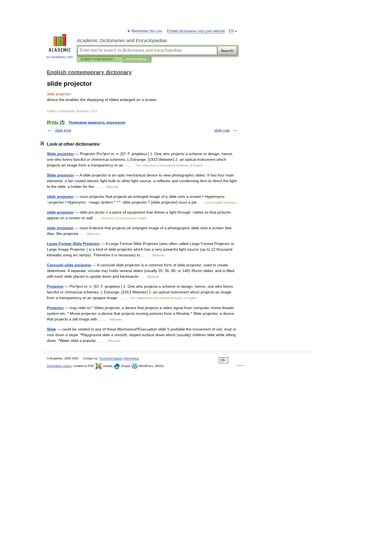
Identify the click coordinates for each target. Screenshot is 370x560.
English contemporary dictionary (99, 59)
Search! (227, 50)
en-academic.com (60, 57)
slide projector (60, 196)
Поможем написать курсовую (97, 122)
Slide (51, 329)
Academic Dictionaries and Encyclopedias (122, 40)
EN (231, 31)
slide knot (63, 130)
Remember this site (147, 31)
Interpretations (136, 59)
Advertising (131, 358)
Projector (55, 286)
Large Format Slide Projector (73, 243)
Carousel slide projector (69, 265)
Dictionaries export (59, 366)
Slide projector (60, 154)
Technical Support (111, 358)
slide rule (222, 130)
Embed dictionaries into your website (196, 31)
